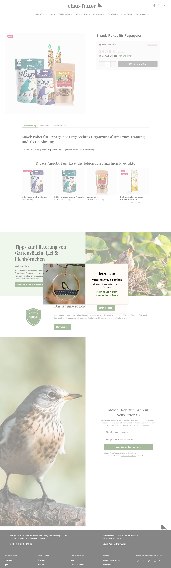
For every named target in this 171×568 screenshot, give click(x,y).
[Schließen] (124, 267)
